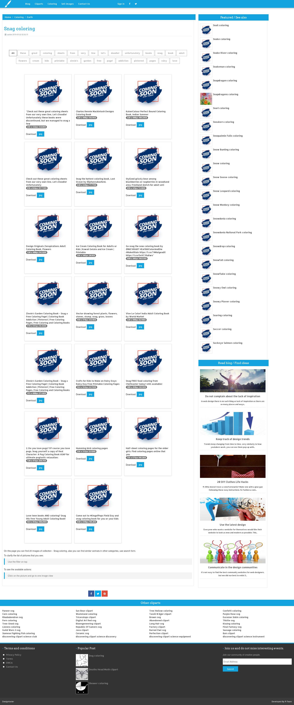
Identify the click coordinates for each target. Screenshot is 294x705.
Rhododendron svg (12, 617)
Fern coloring (9, 620)
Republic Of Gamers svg (89, 627)
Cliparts (39, 3)
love (174, 60)
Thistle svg (229, 620)
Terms (9, 658)
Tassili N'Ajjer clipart (160, 614)
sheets (60, 53)
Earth (30, 17)
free (99, 60)
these (23, 53)
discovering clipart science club (19, 636)
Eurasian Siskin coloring (235, 617)
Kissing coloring (231, 623)
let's (103, 53)
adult (182, 53)
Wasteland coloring (86, 614)
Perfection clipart (158, 633)
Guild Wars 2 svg (11, 630)
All (13, 53)
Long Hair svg (156, 623)
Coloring (52, 3)
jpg (40, 134)
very (83, 53)
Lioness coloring (11, 627)
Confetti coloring (232, 610)
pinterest (139, 60)
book (170, 53)
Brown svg (155, 617)
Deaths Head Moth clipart (103, 669)
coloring (47, 53)
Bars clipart (229, 633)
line (93, 53)
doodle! (115, 53)
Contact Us (84, 3)
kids (47, 60)
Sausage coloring (232, 630)
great (34, 53)
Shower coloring (98, 683)
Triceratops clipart (86, 617)
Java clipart (82, 630)
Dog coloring (96, 655)
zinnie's (74, 60)
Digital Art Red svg (86, 620)
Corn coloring (9, 614)
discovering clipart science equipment (170, 636)
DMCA (9, 662)
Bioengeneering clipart (88, 623)
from (72, 53)
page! (110, 60)
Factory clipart (157, 627)
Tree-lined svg (10, 623)
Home (8, 17)
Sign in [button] (120, 3)
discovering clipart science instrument (244, 636)
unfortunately (132, 53)
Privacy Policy (13, 654)
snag (159, 53)
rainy (164, 60)
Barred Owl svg (157, 630)
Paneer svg (8, 610)
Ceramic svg (82, 633)
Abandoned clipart (159, 620)
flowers (23, 60)
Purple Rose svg (231, 614)
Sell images (67, 3)
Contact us (12, 666)
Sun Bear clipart (84, 610)
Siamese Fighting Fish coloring (18, 633)
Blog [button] (27, 3)
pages (152, 60)
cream (35, 60)
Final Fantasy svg (232, 627)
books (148, 53)
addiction (123, 60)
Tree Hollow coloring (160, 610)
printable (59, 60)
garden (87, 60)
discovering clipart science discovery (96, 636)
